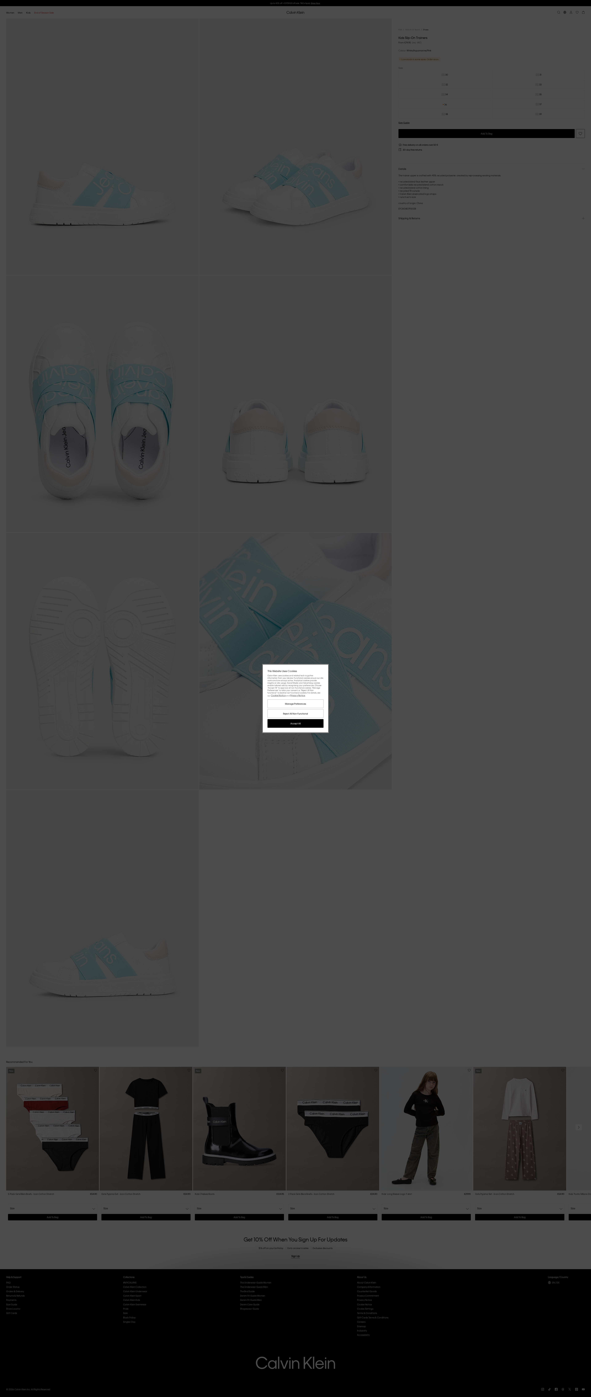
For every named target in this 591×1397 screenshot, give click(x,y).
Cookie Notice (278, 695)
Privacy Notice (297, 695)
